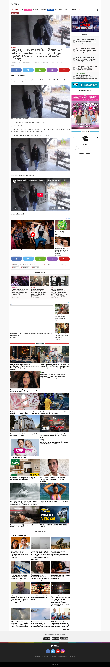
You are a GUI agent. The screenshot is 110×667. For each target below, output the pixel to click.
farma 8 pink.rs (48, 264)
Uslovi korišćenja (62, 656)
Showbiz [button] (35, 10)
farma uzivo (15, 267)
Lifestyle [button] (67, 10)
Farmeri (50, 10)
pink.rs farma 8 (25, 267)
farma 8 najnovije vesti (25, 264)
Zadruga (28, 10)
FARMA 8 (14, 264)
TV (55, 10)
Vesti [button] (21, 10)
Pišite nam (72, 656)
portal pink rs (35, 267)
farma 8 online (37, 264)
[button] (12, 283)
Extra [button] (74, 10)
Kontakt (37, 656)
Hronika (43, 10)
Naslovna (15, 10)
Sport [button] (60, 10)
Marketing (45, 656)
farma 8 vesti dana (59, 264)
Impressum (53, 656)
